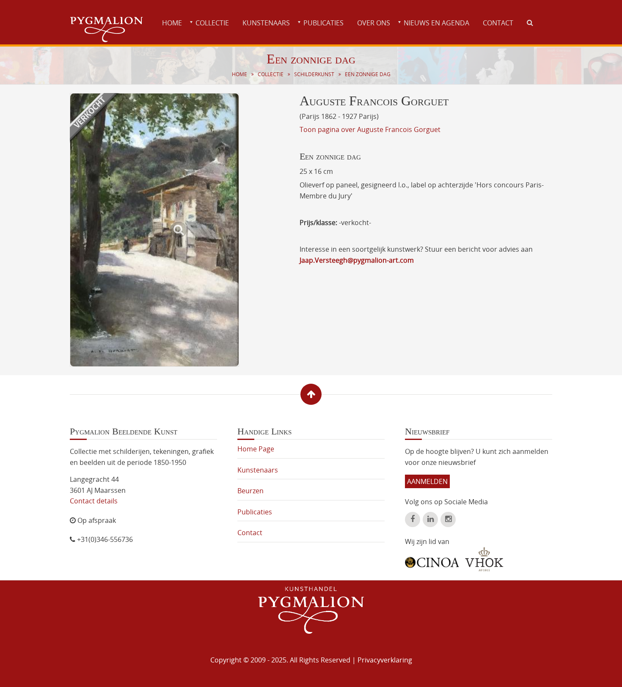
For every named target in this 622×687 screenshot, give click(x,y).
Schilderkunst (314, 74)
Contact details (94, 501)
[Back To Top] (311, 394)
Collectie (212, 22)
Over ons (373, 22)
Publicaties (323, 22)
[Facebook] (412, 519)
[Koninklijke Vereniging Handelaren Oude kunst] (484, 559)
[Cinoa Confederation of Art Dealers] (432, 559)
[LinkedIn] (430, 519)
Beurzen (250, 490)
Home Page (255, 448)
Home (172, 22)
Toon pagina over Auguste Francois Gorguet (370, 129)
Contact (498, 22)
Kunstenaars (266, 22)
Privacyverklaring (385, 660)
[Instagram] (448, 519)
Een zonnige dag (368, 74)
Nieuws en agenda (436, 22)
